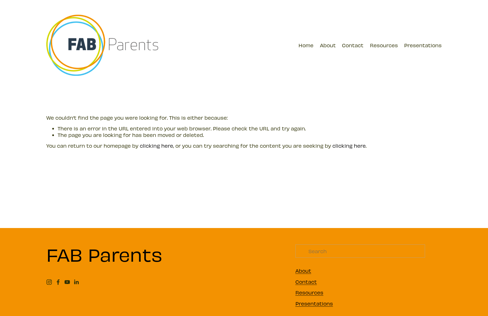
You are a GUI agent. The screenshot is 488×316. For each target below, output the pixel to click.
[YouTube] (67, 282)
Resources (384, 45)
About (328, 45)
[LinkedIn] (76, 282)
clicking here (156, 146)
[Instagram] (49, 282)
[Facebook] (58, 282)
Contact (352, 45)
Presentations (423, 45)
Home (306, 45)
